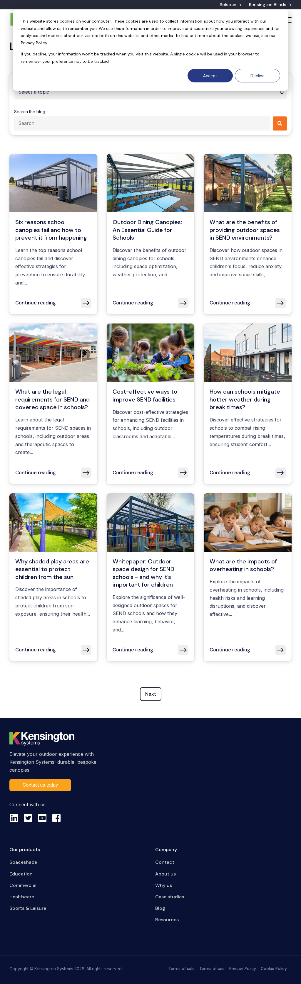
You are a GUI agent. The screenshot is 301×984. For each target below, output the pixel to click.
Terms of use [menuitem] (212, 968)
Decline (257, 75)
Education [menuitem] (21, 874)
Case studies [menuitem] (169, 897)
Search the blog (29, 111)
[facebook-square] (56, 818)
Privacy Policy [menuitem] (242, 968)
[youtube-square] (42, 818)
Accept (210, 75)
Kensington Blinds (267, 5)
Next (150, 694)
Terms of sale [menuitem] (181, 968)
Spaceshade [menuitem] (23, 862)
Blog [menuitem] (160, 908)
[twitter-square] (28, 818)
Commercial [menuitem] (22, 885)
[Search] (280, 123)
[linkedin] (14, 818)
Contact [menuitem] (164, 862)
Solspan (228, 5)
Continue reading (35, 303)
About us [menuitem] (165, 874)
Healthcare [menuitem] (21, 897)
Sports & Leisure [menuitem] (27, 908)
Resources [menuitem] (167, 920)
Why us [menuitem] (163, 885)
